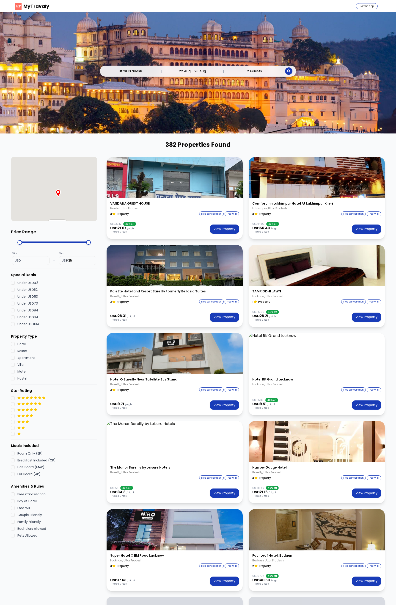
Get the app (367, 6)
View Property (224, 229)
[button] (175, 177)
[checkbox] (13, 282)
